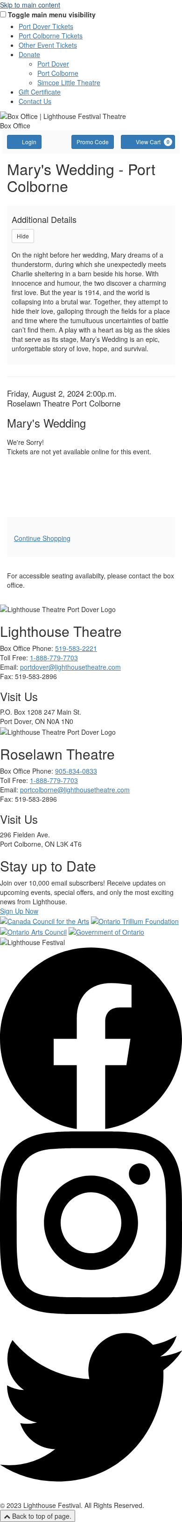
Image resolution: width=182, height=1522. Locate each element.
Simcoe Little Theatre (68, 82)
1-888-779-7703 (54, 657)
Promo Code (93, 142)
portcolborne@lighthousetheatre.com (75, 789)
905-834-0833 (76, 771)
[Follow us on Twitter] (91, 1495)
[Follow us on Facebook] (91, 1126)
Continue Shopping (42, 538)
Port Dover (53, 63)
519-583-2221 (76, 648)
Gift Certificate (40, 91)
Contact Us (35, 101)
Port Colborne (57, 73)
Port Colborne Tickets (51, 35)
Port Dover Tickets (46, 26)
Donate (29, 54)
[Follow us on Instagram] (91, 1311)
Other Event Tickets (48, 45)
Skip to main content (30, 4)
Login (29, 142)
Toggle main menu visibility (52, 14)
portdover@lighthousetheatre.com (70, 667)
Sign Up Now (19, 911)
